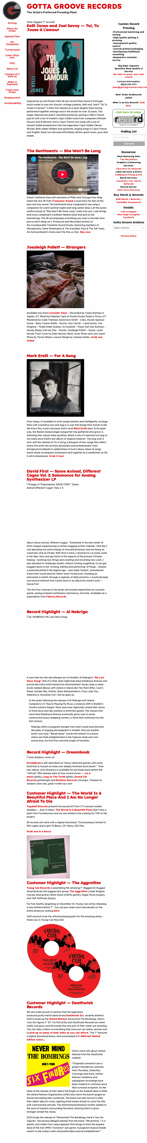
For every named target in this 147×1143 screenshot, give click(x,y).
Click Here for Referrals (128, 168)
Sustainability (12, 103)
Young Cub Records (38, 887)
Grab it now (56, 456)
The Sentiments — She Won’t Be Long (63, 150)
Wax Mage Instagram (128, 214)
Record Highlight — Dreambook (58, 752)
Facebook (128, 217)
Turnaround (12, 49)
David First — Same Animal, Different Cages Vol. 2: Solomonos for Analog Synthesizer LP (63, 475)
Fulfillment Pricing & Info (128, 175)
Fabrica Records (56, 596)
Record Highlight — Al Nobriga (57, 611)
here (56, 910)
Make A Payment (12, 83)
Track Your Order (12, 91)
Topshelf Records (37, 806)
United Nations (58, 1018)
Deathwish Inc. (75, 1015)
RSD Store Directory (129, 190)
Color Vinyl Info (12, 56)
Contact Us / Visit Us (12, 75)
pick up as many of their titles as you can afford (59, 1032)
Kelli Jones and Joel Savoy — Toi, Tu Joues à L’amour (63, 27)
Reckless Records (66, 780)
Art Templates (12, 43)
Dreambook (34, 762)
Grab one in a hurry (39, 831)
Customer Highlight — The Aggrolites (64, 882)
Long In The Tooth (54, 776)
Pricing (12, 23)
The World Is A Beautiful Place (74, 809)
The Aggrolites (79, 891)
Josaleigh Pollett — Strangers (56, 247)
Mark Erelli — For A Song (51, 355)
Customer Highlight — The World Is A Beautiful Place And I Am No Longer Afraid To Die (64, 797)
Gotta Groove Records (74, 6)
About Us (12, 68)
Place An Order (12, 29)
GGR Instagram (129, 211)
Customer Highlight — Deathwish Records (60, 1004)
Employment (12, 97)
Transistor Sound (62, 200)
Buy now (85, 232)
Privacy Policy (128, 236)
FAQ (12, 63)
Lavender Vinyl (58, 312)
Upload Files (12, 36)
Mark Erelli (80, 428)
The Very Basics (128, 159)
